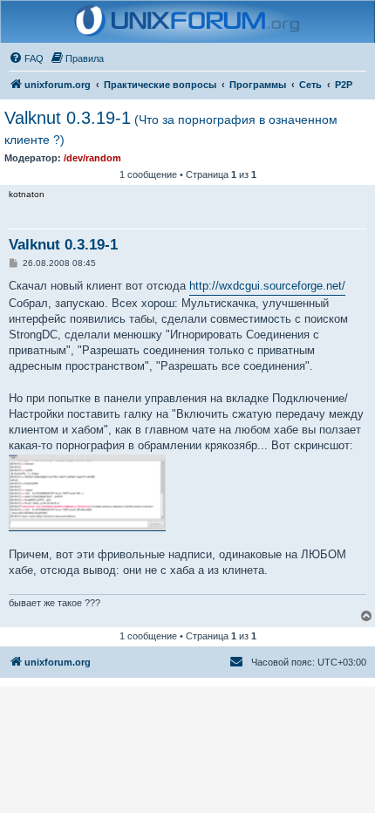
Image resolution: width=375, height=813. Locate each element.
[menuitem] (26, 58)
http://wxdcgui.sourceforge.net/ (267, 285)
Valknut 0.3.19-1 (171, 127)
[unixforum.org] (188, 22)
